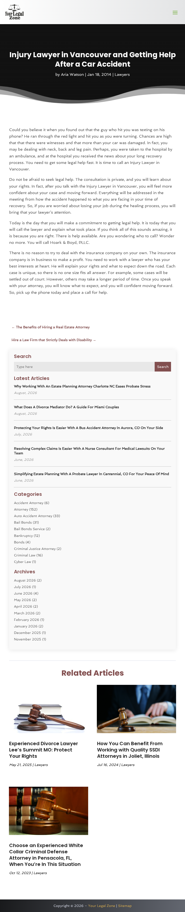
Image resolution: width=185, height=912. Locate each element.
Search (163, 367)
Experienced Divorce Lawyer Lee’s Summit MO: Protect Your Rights (43, 749)
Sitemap (125, 906)
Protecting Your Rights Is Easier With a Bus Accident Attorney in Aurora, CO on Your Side (88, 428)
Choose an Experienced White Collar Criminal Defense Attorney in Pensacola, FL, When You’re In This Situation (46, 855)
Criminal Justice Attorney (35, 549)
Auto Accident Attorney (33, 516)
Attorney (21, 509)
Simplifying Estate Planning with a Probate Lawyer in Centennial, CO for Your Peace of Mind (91, 474)
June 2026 (23, 593)
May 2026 (22, 600)
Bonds (19, 542)
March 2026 (24, 613)
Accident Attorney (28, 503)
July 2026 (22, 587)
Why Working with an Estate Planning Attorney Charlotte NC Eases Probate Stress (82, 386)
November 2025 (27, 639)
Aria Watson (72, 74)
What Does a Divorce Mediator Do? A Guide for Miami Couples (66, 407)
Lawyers (122, 74)
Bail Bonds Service (29, 529)
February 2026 (26, 620)
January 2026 (26, 626)
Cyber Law (22, 562)
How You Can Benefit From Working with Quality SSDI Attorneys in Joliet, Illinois (130, 749)
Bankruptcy (23, 536)
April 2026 (23, 606)
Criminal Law (24, 555)
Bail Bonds (23, 522)
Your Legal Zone (101, 906)
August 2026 (25, 580)
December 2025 (27, 633)
